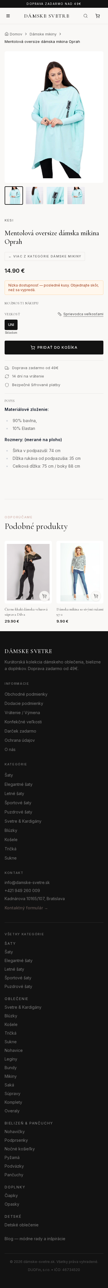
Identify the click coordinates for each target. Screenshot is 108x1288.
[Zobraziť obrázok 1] (14, 195)
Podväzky (14, 1165)
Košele (11, 839)
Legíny (11, 1058)
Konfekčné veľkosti (23, 721)
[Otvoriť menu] (8, 16)
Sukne (11, 857)
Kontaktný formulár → (26, 907)
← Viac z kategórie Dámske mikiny (44, 256)
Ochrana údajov (20, 740)
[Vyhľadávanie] (85, 16)
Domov (16, 34)
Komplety (13, 1101)
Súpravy (12, 1093)
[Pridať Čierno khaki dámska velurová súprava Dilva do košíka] (44, 596)
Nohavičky (15, 1131)
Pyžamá (12, 1157)
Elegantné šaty (19, 783)
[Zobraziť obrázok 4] (76, 195)
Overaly (12, 1110)
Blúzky (11, 830)
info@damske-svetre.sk (27, 882)
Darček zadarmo (20, 731)
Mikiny (11, 1075)
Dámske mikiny (43, 34)
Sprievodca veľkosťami (83, 314)
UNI (11, 325)
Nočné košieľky (20, 1148)
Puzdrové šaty (18, 811)
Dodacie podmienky (24, 703)
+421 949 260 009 (22, 890)
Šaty (9, 774)
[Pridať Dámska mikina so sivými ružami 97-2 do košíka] (96, 596)
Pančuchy (14, 1174)
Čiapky (11, 1195)
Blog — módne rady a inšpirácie (35, 1238)
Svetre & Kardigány (23, 820)
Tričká (10, 848)
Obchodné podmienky (26, 694)
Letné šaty (14, 793)
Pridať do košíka (57, 347)
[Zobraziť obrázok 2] (34, 195)
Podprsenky (16, 1139)
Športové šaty (18, 802)
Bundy (11, 1067)
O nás (10, 749)
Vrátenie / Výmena (22, 712)
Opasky (12, 1203)
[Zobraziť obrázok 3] (55, 195)
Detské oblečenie (22, 1224)
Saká (9, 1084)
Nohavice (14, 1050)
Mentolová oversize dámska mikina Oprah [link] (42, 41)
